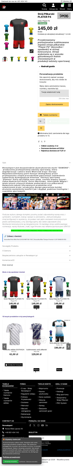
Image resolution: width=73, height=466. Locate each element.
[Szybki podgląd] (23, 282)
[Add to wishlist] (41, 128)
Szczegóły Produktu (10, 246)
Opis (4, 163)
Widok (13, 307)
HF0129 (13, 351)
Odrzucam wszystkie (31, 461)
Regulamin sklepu (28, 394)
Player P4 (14, 301)
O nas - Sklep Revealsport (26, 389)
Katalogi (60, 391)
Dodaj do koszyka (15, 365)
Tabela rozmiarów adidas (8, 400)
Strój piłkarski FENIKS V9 (59, 343)
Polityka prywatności (11, 457)
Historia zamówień (43, 401)
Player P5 (36, 301)
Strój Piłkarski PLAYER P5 (36, 299)
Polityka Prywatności (26, 398)
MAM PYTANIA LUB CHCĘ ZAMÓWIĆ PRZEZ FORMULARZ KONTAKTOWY (37, 230)
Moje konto (43, 388)
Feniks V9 (59, 345)
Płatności (25, 406)
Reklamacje (25, 414)
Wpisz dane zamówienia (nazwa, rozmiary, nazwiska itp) (53, 87)
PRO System (62, 403)
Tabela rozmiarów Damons (8, 392)
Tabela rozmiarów (49, 115)
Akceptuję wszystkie (11, 461)
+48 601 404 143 (12, 432)
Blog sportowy (63, 395)
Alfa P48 (36, 351)
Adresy (42, 406)
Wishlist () (67, 1)
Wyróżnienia (26, 417)
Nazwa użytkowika (43, 392)
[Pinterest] (44, 142)
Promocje (60, 388)
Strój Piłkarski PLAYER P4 (14, 299)
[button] (34, 309)
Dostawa (24, 402)
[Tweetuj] (42, 142)
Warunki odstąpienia (26, 410)
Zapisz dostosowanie (54, 104)
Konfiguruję (22, 461)
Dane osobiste (44, 397)
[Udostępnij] (38, 142)
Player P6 (59, 301)
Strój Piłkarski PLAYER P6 (59, 299)
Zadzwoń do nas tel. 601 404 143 (14, 1)
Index (40, 21)
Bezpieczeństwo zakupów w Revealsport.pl (19, 255)
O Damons (6, 251)
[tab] (36, 162)
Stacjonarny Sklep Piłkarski (62, 399)
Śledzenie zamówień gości (45, 410)
